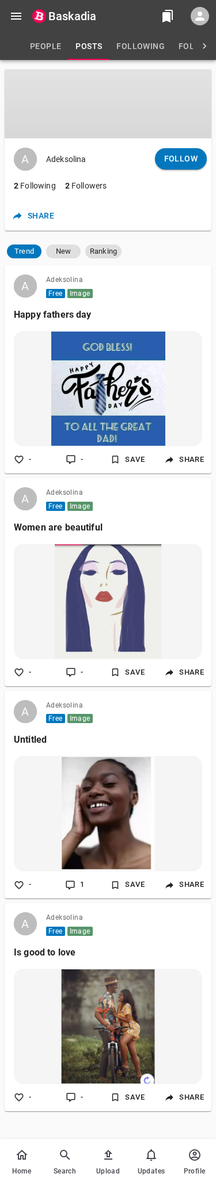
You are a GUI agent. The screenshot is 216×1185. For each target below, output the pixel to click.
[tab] (45, 46)
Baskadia (72, 16)
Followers (86, 185)
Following (35, 185)
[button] (24, 251)
